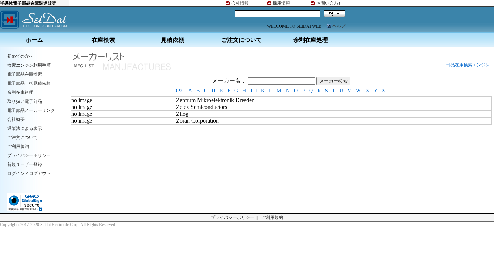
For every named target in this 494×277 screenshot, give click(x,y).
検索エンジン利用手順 (29, 65)
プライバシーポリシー (29, 155)
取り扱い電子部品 (24, 101)
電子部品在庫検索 (24, 74)
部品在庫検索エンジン (468, 64)
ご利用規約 (18, 146)
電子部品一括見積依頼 (29, 83)
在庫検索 (103, 40)
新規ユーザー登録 (24, 164)
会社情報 (240, 3)
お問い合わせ (329, 3)
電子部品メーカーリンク (31, 110)
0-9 (178, 90)
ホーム (34, 40)
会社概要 (16, 119)
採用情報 (281, 3)
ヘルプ (338, 25)
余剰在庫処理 (310, 40)
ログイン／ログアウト (29, 173)
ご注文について (241, 40)
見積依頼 (172, 40)
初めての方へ (20, 56)
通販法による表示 (24, 128)
